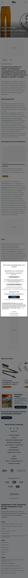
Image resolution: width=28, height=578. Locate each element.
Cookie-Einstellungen (14, 315)
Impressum (14, 311)
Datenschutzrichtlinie (14, 313)
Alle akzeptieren (14, 276)
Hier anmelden (21, 299)
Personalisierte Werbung (14, 284)
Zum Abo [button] (14, 297)
